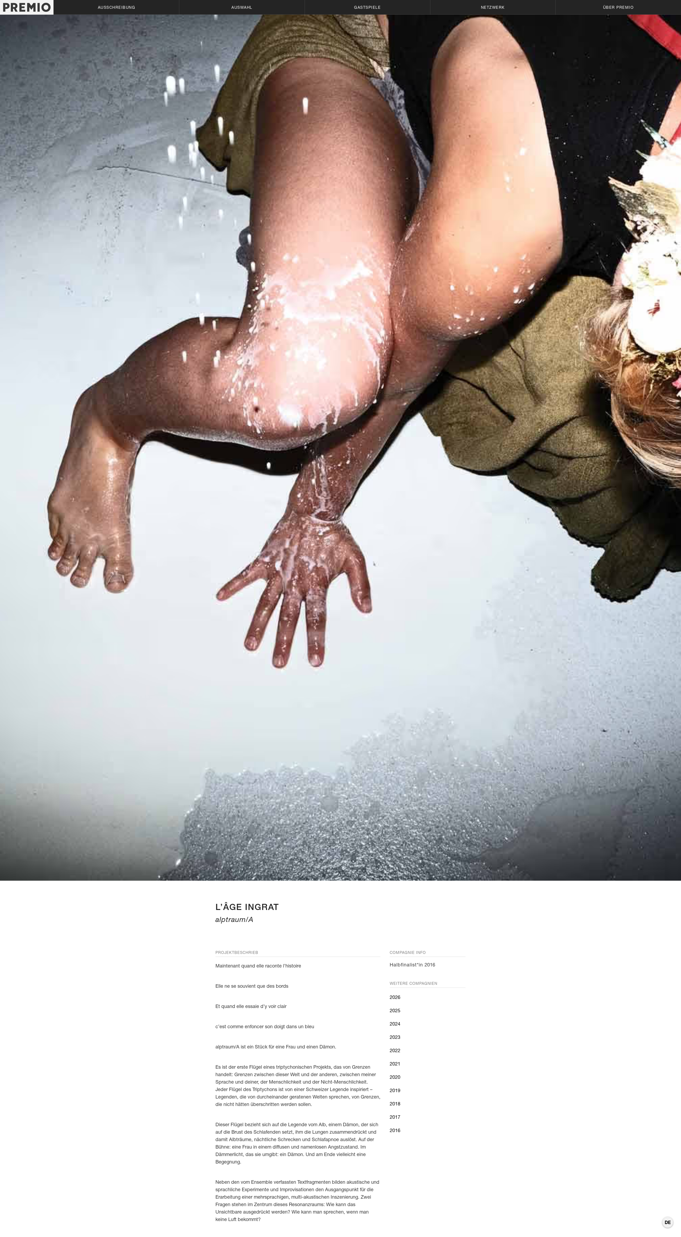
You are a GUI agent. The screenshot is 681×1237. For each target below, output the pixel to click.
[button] (116, 7)
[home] (26, 7)
